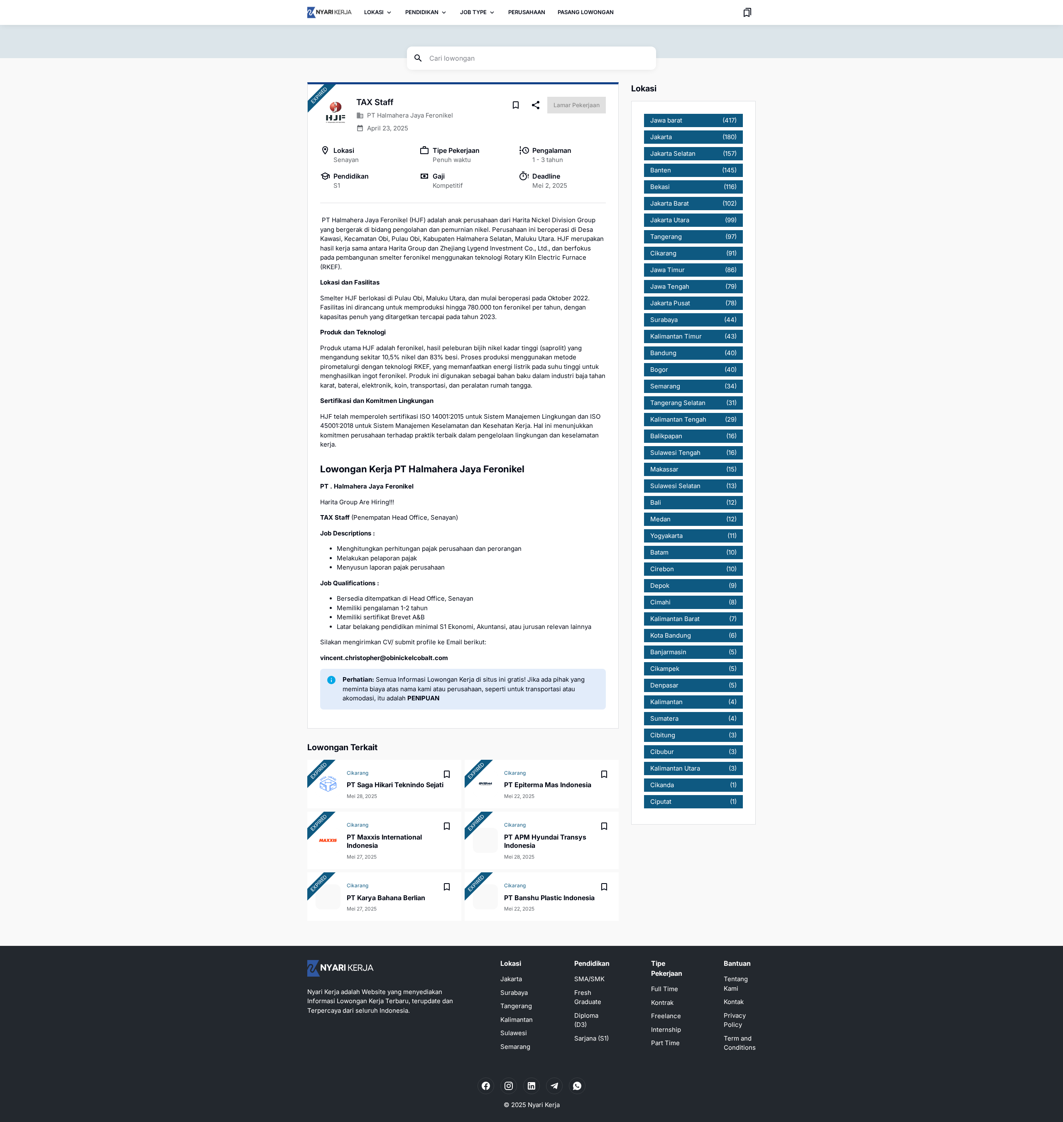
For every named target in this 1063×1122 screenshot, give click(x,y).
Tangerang (516, 1006)
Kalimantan (516, 1020)
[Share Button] (535, 105)
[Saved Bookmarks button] (747, 12)
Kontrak (662, 1003)
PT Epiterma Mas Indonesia (547, 785)
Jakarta (511, 979)
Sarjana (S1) (591, 1038)
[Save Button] (515, 105)
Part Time (665, 1043)
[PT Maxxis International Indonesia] (328, 840)
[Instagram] (508, 1086)
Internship (666, 1030)
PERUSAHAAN (526, 12)
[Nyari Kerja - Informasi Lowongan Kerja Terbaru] (329, 12)
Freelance (666, 1016)
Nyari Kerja (544, 1105)
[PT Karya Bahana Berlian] (328, 896)
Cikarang (357, 773)
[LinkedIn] (531, 1086)
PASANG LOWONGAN (586, 12)
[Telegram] (554, 1086)
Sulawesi (513, 1033)
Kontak (734, 1002)
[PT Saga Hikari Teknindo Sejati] (328, 783)
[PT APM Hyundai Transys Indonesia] (485, 840)
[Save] (446, 774)
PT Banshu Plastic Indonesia (549, 898)
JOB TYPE (473, 12)
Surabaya (514, 993)
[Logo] (340, 968)
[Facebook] (486, 1086)
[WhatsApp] (577, 1086)
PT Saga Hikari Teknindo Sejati (395, 785)
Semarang (515, 1047)
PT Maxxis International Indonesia (384, 841)
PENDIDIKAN (421, 12)
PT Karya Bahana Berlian (386, 898)
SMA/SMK (589, 979)
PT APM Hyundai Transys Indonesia (545, 841)
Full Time (664, 989)
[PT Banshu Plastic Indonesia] (485, 896)
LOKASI (374, 12)
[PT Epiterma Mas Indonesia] (485, 783)
